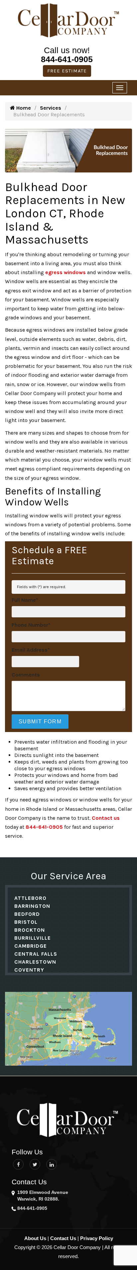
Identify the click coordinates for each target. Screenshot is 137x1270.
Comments (26, 675)
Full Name (25, 600)
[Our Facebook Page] (18, 1164)
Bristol (26, 922)
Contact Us (63, 1238)
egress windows (65, 272)
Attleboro (30, 898)
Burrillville (32, 938)
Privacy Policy (96, 1238)
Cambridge (30, 946)
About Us (35, 1238)
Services (50, 108)
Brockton (29, 930)
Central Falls (35, 954)
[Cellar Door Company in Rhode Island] (72, 1120)
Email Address (31, 650)
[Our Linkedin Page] (51, 1164)
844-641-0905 (67, 59)
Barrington (32, 906)
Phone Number (31, 625)
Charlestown (35, 962)
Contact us (106, 818)
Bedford (27, 914)
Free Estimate (67, 71)
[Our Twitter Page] (35, 1164)
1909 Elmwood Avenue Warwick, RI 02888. (42, 1196)
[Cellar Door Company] (68, 20)
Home (23, 108)
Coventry (29, 970)
